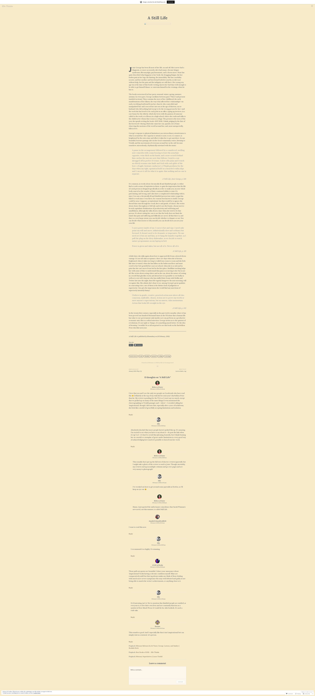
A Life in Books (157, 565)
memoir (154, 356)
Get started (170, 2)
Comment (180, 681)
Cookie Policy (37, 693)
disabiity (147, 356)
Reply (131, 415)
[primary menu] (312, 6)
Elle (161, 362)
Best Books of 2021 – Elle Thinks (147, 652)
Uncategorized (168, 362)
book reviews (133, 356)
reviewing (167, 356)
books (141, 356)
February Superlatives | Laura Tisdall (149, 656)
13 (157, 366)
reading (160, 356)
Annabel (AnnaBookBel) (157, 521)
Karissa (157, 626)
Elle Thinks (7, 6)
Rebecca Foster (157, 387)
